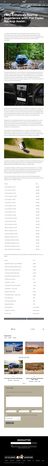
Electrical (12, 460)
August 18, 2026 (16, 380)
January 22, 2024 (33, 348)
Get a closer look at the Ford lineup (35, 318)
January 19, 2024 (13, 24)
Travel (24, 460)
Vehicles (29, 460)
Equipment (18, 460)
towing (14, 337)
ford (6, 337)
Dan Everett (6, 24)
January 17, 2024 (12, 348)
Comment (8, 395)
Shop (43, 460)
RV (33, 460)
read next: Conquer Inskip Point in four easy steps (15, 318)
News (5, 11)
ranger (10, 337)
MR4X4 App (38, 460)
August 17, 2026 (37, 381)
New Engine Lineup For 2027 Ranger (13, 378)
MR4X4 (7, 348)
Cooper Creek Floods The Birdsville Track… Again (34, 379)
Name (7, 409)
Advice (6, 460)
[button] (22, 383)
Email (20, 409)
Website (33, 409)
